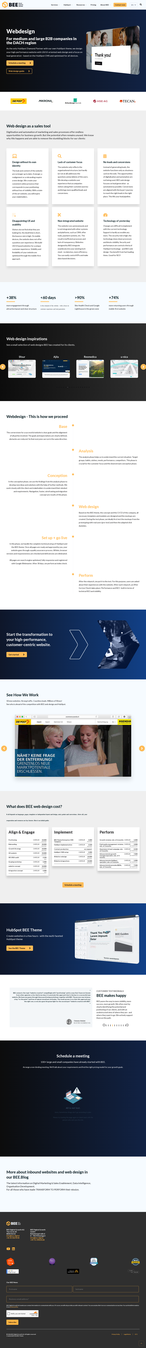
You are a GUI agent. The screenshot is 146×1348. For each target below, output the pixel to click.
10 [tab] (76, 387)
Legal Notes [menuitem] (127, 1334)
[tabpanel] (23, 366)
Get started (14, 654)
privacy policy (14, 1307)
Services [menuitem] (54, 5)
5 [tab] (65, 387)
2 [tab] (59, 387)
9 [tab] (74, 387)
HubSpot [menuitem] (67, 5)
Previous (4, 748)
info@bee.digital (12, 1236)
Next (142, 748)
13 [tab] (82, 387)
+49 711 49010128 (37, 1240)
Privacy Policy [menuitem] (116, 1334)
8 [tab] (72, 387)
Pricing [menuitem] (93, 5)
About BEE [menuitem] (104, 5)
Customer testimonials (110, 991)
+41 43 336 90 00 (12, 1238)
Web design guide (16, 71)
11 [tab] (78, 387)
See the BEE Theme (17, 948)
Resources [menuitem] (81, 5)
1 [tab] (57, 387)
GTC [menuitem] (136, 1334)
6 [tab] (67, 387)
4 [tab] (63, 387)
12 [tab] (80, 387)
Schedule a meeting (17, 63)
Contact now (120, 5)
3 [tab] (61, 387)
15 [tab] (87, 387)
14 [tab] (85, 387)
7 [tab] (70, 387)
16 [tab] (89, 387)
